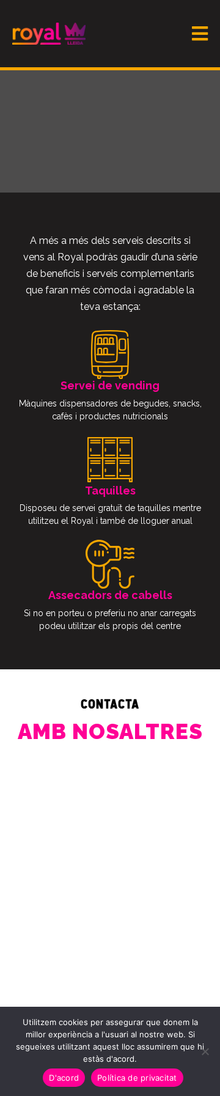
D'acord (64, 1078)
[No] (205, 1051)
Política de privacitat (137, 1078)
